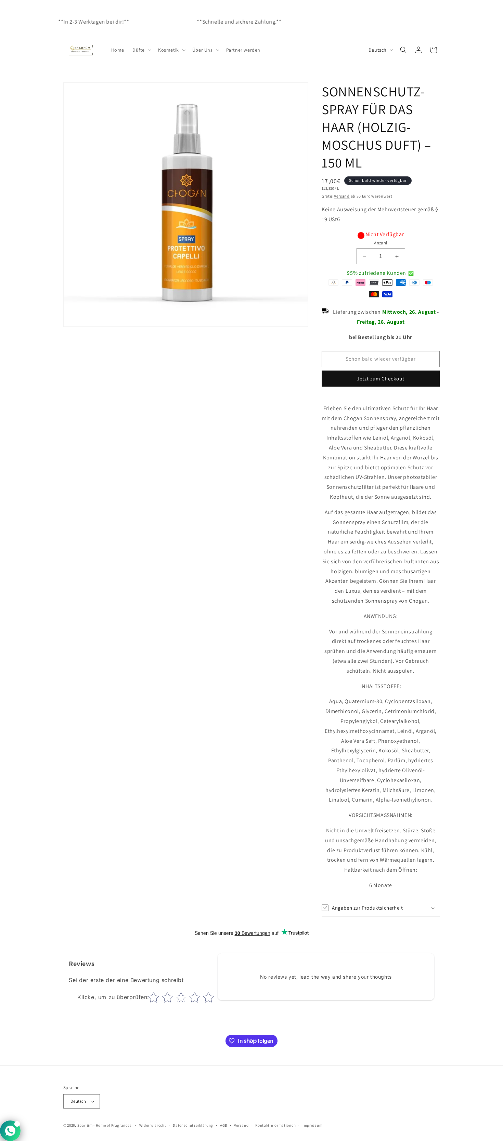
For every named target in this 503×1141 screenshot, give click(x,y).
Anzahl (380, 243)
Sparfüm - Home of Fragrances (104, 1125)
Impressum (312, 1125)
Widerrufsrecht (152, 1125)
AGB (223, 1125)
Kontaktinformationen (275, 1125)
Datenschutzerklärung (193, 1125)
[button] (141, 50)
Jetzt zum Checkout (380, 378)
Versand (342, 196)
